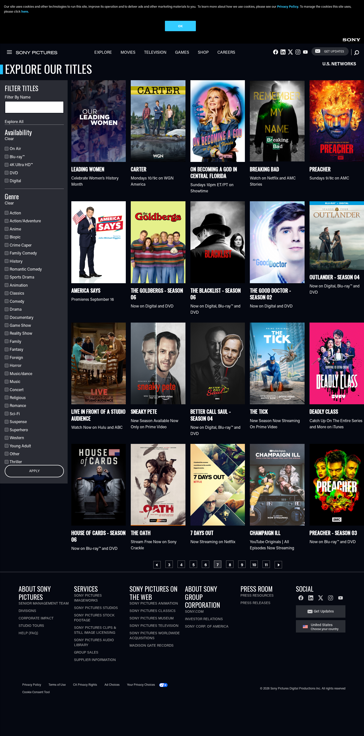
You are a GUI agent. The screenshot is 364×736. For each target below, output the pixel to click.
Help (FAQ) (28, 633)
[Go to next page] (278, 564)
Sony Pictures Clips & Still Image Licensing (95, 630)
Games (182, 52)
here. (25, 11)
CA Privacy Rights (85, 684)
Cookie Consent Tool (36, 692)
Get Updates (334, 51)
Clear (9, 138)
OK (180, 26)
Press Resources (257, 595)
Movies (128, 52)
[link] (351, 39)
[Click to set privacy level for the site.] (165, 684)
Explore (103, 52)
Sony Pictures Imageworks (88, 598)
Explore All (14, 121)
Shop (203, 52)
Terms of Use (57, 684)
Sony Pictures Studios (96, 607)
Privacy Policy (31, 684)
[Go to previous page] (157, 564)
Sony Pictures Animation (154, 603)
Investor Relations (204, 618)
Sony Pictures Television (154, 625)
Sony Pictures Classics (153, 610)
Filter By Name (17, 97)
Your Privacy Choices (141, 684)
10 (255, 564)
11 (267, 564)
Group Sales (86, 652)
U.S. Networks (339, 64)
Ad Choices (112, 684)
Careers (226, 52)
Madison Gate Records (152, 645)
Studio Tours (31, 625)
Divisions (27, 610)
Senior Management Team (44, 603)
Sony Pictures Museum (152, 618)
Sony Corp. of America (207, 626)
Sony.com (194, 611)
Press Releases (255, 602)
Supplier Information (95, 659)
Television (155, 52)
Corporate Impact (36, 618)
